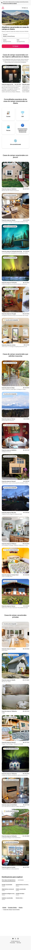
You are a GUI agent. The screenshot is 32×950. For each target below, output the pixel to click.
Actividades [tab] (21, 880)
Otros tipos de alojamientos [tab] (8, 880)
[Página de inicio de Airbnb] (3, 7)
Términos (18, 942)
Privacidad (12, 942)
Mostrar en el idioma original (10, 3)
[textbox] (8, 41)
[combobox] (15, 36)
